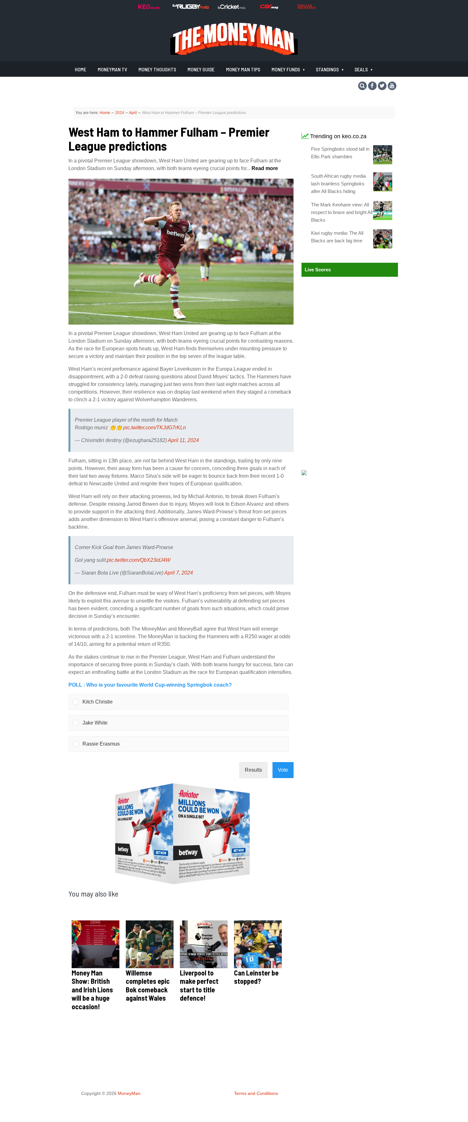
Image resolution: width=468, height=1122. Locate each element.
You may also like (93, 893)
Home (80, 69)
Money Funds (286, 69)
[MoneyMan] (234, 53)
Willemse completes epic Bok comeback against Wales (148, 985)
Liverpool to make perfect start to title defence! (199, 985)
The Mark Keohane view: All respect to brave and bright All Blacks (341, 212)
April (133, 113)
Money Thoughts (157, 69)
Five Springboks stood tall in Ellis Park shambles (340, 152)
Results (253, 770)
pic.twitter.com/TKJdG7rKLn (154, 427)
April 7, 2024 (178, 572)
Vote (283, 770)
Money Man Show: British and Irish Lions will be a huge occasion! (92, 989)
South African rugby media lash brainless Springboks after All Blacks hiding (338, 183)
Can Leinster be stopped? (256, 976)
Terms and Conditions (256, 1093)
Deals (361, 69)
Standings (327, 69)
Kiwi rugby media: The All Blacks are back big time (337, 236)
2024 (119, 113)
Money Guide (201, 69)
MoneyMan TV (112, 69)
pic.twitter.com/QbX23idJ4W (138, 560)
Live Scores (318, 269)
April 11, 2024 (183, 440)
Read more (264, 168)
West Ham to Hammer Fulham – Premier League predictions (168, 138)
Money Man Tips (243, 69)
